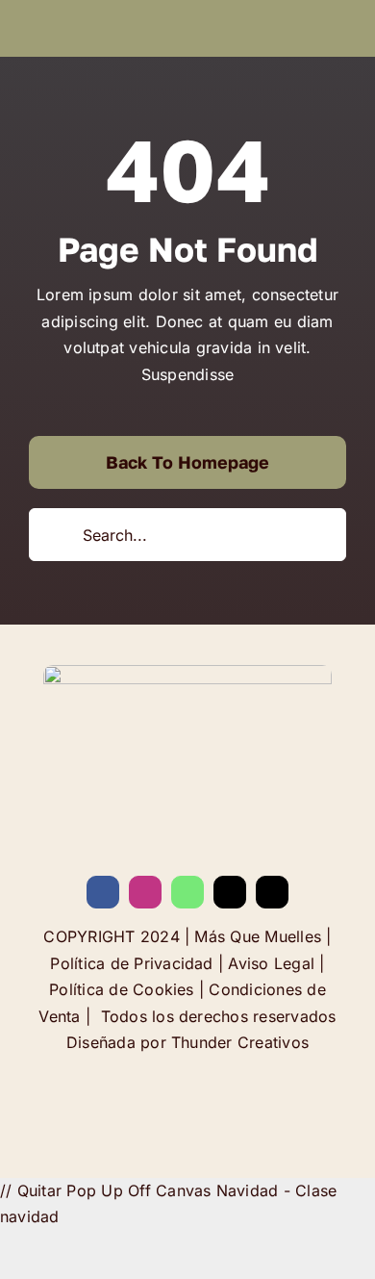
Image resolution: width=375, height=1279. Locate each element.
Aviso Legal (271, 963)
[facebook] (103, 892)
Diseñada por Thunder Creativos (187, 1042)
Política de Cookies (121, 989)
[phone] (272, 892)
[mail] (229, 892)
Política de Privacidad (131, 963)
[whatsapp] (187, 892)
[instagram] (145, 892)
